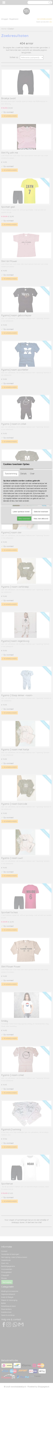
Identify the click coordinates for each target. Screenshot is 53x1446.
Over (32, 473)
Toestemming (11, 473)
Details (23, 473)
